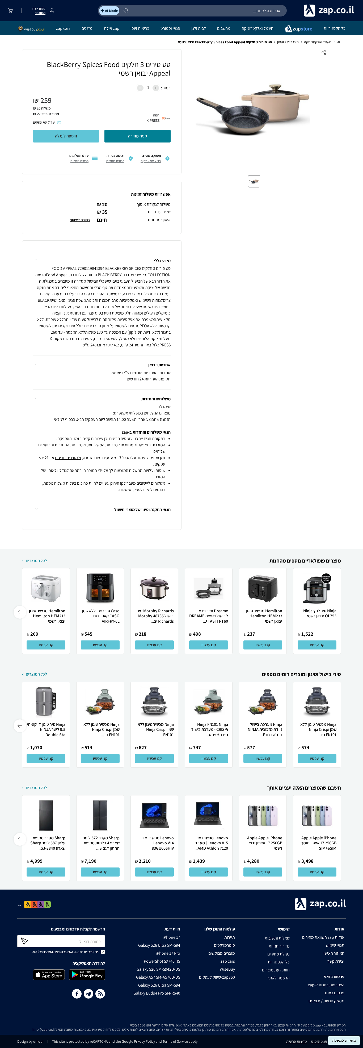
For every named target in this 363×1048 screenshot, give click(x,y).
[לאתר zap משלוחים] (34, 904)
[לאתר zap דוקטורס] (47, 904)
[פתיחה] (20, 905)
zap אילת (111, 28)
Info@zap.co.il (43, 1029)
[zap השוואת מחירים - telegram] (88, 994)
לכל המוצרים (36, 560)
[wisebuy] (31, 28)
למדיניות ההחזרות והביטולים (61, 445)
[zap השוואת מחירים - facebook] (77, 994)
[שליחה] (30, 941)
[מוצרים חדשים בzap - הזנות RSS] (100, 994)
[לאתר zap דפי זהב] (27, 904)
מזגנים (87, 28)
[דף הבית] (339, 42)
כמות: (166, 88)
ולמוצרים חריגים (68, 457)
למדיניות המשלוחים (104, 445)
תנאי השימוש (71, 952)
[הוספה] (156, 88)
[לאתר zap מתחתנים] (41, 904)
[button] (102, 257)
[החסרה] (140, 88)
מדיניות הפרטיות (52, 952)
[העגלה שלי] (11, 10)
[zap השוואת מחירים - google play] (87, 975)
